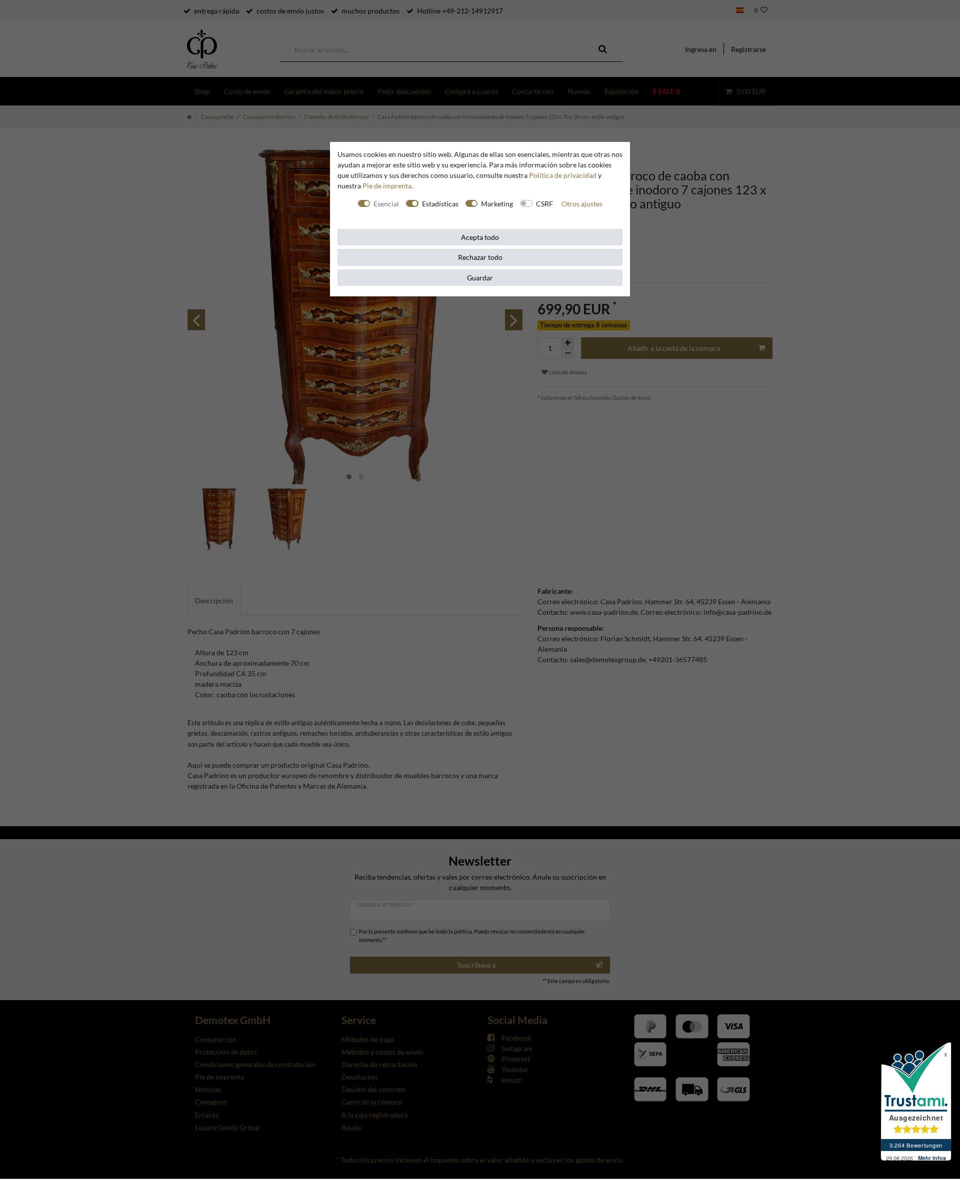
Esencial (386, 203)
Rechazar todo (480, 257)
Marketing (497, 203)
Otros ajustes (582, 203)
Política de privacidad (562, 175)
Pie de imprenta (387, 185)
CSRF (544, 203)
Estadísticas (440, 203)
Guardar (480, 277)
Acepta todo (480, 237)
